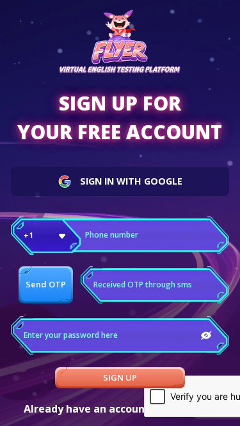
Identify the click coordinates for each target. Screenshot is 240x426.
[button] (46, 236)
